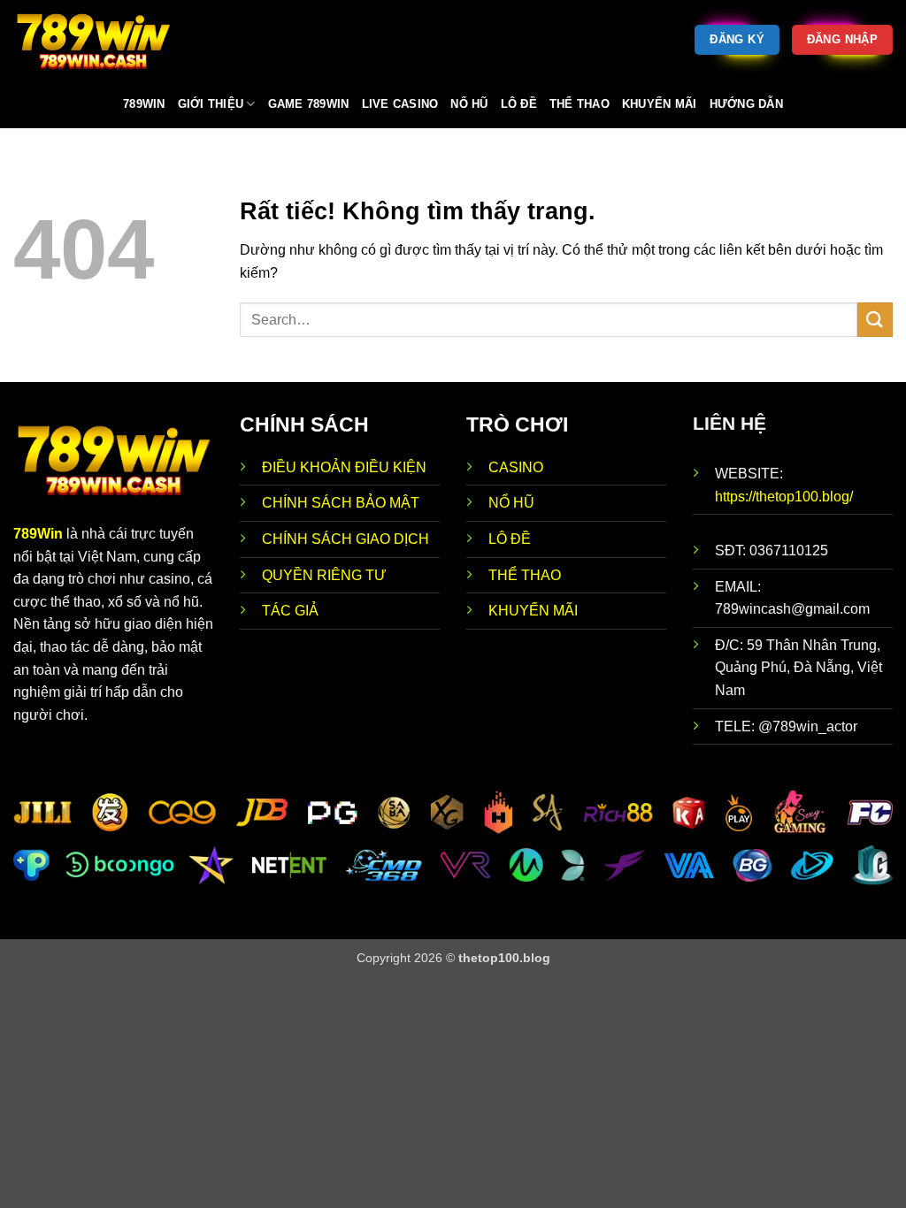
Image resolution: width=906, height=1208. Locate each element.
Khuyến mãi (659, 104)
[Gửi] (875, 319)
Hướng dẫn (746, 104)
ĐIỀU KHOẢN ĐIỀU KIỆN (344, 467)
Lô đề (519, 104)
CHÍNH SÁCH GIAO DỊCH (347, 539)
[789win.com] (101, 40)
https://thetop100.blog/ (784, 496)
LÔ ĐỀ (509, 539)
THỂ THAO (524, 575)
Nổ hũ (469, 104)
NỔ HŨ (511, 502)
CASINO (515, 467)
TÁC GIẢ (290, 610)
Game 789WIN (308, 104)
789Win (38, 533)
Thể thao (579, 104)
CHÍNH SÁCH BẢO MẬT (340, 502)
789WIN (144, 104)
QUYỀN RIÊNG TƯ (324, 575)
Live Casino (400, 104)
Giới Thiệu (211, 104)
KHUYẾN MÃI (533, 610)
